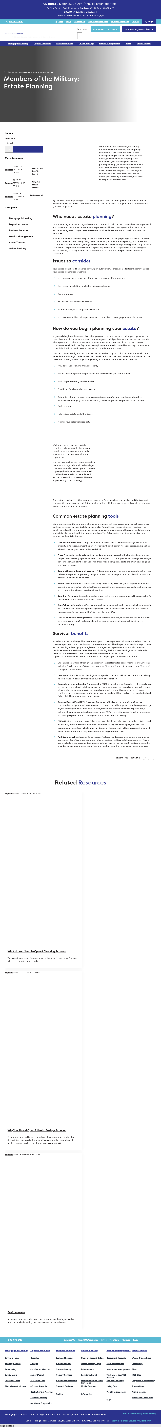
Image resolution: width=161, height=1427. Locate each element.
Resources (12, 72)
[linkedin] (155, 1340)
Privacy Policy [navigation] (149, 1413)
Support (9, 169)
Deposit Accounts (40, 1350)
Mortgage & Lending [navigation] (16, 1350)
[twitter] (147, 1340)
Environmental (36, 195)
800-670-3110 (16, 21)
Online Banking (89, 1350)
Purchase (84, 8)
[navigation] (105, 29)
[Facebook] (143, 757)
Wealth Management (119, 1350)
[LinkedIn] (153, 757)
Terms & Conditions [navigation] (131, 1413)
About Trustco (139, 1350)
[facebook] (143, 1340)
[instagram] (151, 1340)
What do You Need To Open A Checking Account (37, 174)
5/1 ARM (68, 11)
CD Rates (49, 4)
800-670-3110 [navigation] (15, 1339)
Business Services (65, 1350)
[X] (148, 757)
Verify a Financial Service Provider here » (131, 1420)
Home (5, 72)
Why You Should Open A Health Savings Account (37, 1130)
